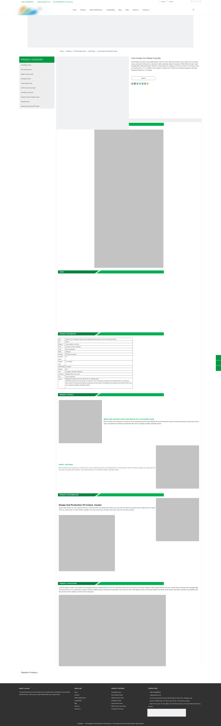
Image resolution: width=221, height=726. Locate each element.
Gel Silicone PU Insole (117, 709)
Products (77, 695)
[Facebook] (191, 1)
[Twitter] (197, 1)
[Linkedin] (194, 1)
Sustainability (78, 700)
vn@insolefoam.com (43, 2)
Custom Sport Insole (116, 703)
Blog (76, 703)
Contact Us (78, 709)
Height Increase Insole (117, 698)
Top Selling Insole (116, 692)
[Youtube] (200, 1)
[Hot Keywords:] (193, 9)
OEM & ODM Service (80, 698)
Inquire (143, 78)
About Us (77, 706)
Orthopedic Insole (116, 700)
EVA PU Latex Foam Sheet (118, 706)
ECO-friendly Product (117, 695)
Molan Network (140, 723)
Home (76, 692)
